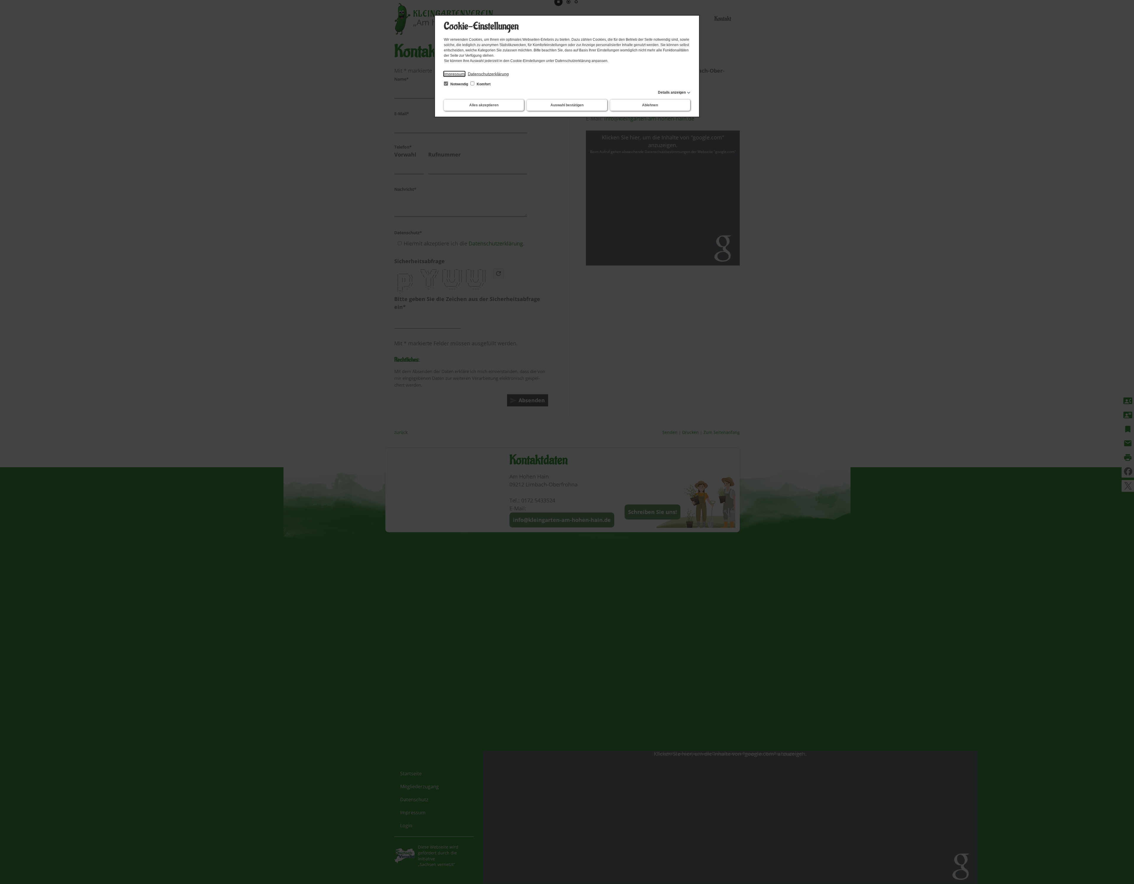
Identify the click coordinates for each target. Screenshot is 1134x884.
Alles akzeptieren (483, 105)
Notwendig (459, 84)
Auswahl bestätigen (567, 105)
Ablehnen (650, 105)
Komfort (483, 84)
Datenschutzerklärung (488, 73)
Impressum (454, 73)
